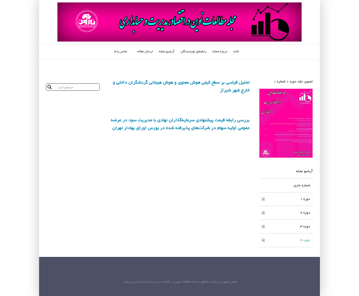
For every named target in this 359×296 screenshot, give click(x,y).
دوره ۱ (305, 199)
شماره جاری (302, 185)
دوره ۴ (305, 240)
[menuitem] (239, 51)
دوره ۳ (305, 227)
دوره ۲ (305, 213)
